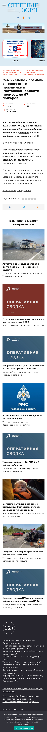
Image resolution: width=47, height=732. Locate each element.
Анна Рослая (9, 190)
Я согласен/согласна (24, 728)
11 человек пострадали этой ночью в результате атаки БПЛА (23, 320)
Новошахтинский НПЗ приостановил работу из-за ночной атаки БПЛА (23, 599)
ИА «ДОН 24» (24, 190)
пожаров (24, 132)
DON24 (12, 126)
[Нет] (44, 721)
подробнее (17, 717)
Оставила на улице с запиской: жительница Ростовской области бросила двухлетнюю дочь (21, 507)
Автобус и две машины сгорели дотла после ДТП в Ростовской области (21, 267)
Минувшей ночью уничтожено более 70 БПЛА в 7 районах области (23, 367)
